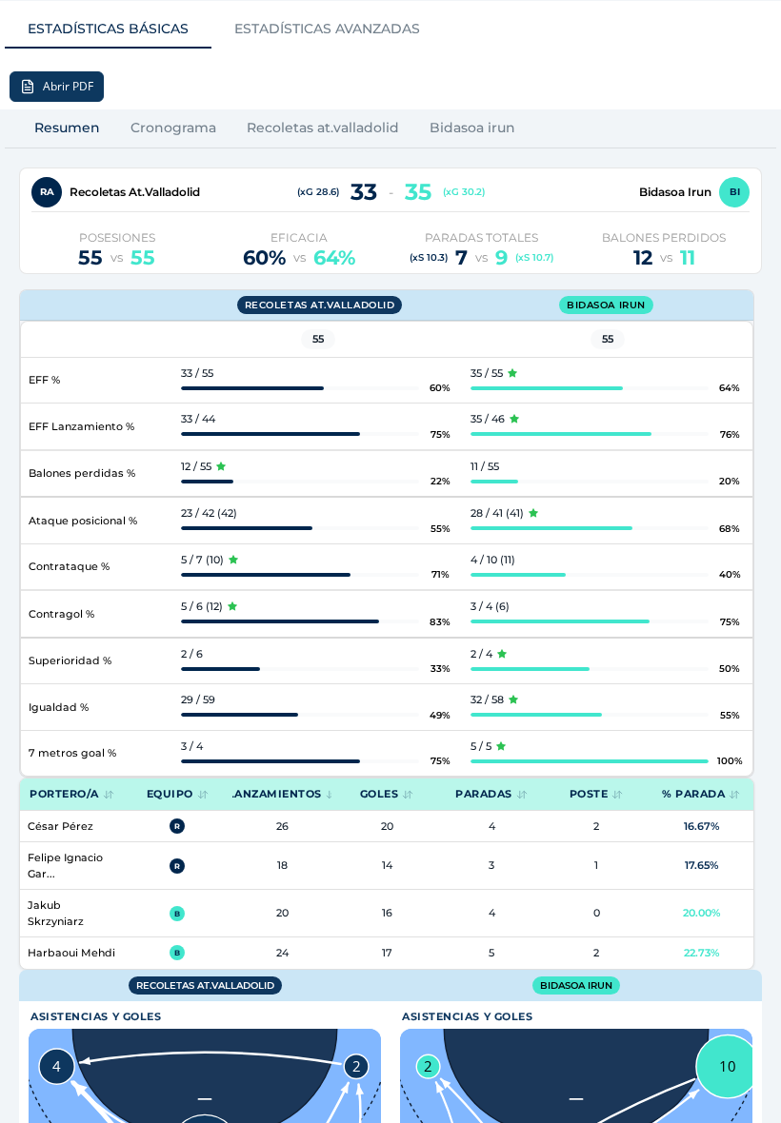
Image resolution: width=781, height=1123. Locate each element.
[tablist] (224, 29)
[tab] (108, 29)
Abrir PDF (68, 86)
